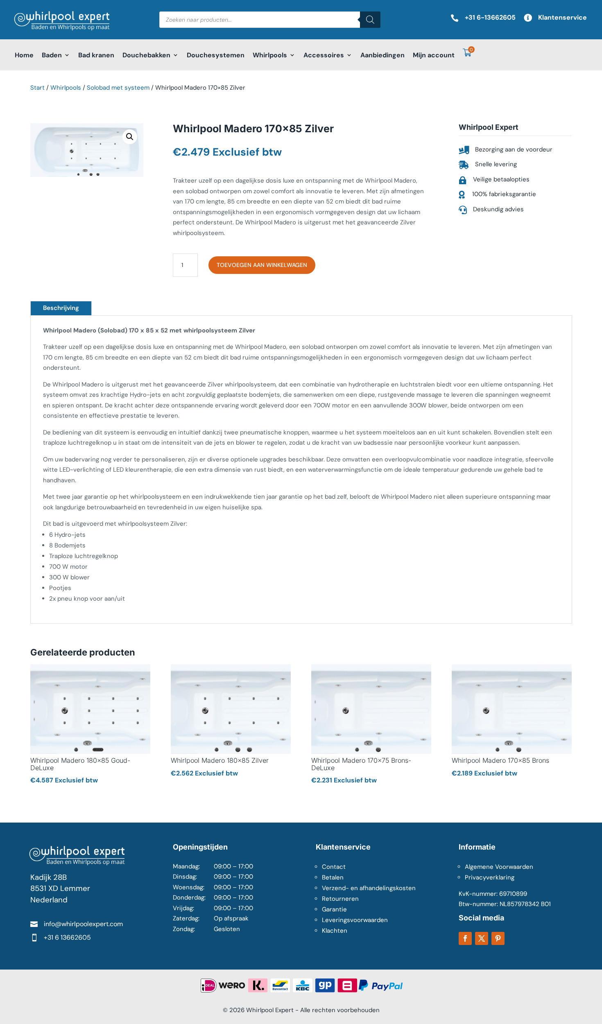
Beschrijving (61, 308)
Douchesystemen (215, 55)
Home (24, 55)
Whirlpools (270, 55)
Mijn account (434, 55)
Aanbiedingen (382, 55)
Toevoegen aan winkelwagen (262, 265)
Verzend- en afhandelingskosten (369, 888)
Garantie (334, 909)
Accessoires (323, 55)
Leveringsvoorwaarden (355, 920)
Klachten (334, 931)
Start (37, 88)
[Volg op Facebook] (465, 938)
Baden (52, 55)
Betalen (333, 877)
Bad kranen (96, 55)
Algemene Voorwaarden (499, 867)
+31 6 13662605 (67, 937)
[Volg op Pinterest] (498, 938)
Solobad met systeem (118, 88)
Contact (334, 867)
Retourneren (340, 899)
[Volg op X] (481, 938)
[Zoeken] (370, 19)
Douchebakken (146, 55)
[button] (129, 136)
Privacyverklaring (489, 877)
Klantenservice (562, 17)
